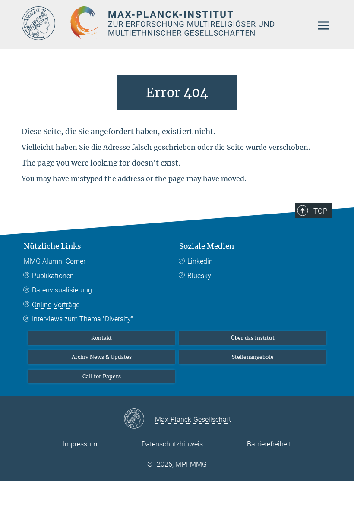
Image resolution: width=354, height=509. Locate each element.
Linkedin (200, 261)
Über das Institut (253, 338)
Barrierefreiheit (269, 444)
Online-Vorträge (55, 305)
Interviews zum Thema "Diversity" (82, 319)
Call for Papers (101, 376)
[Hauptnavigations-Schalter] (323, 25)
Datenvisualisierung (62, 290)
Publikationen (53, 276)
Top (320, 211)
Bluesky (199, 276)
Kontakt (101, 338)
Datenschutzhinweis (172, 444)
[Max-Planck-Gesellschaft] (139, 419)
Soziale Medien (206, 246)
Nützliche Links (52, 246)
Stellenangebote (253, 357)
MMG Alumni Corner (54, 261)
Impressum (80, 444)
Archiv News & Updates (102, 357)
